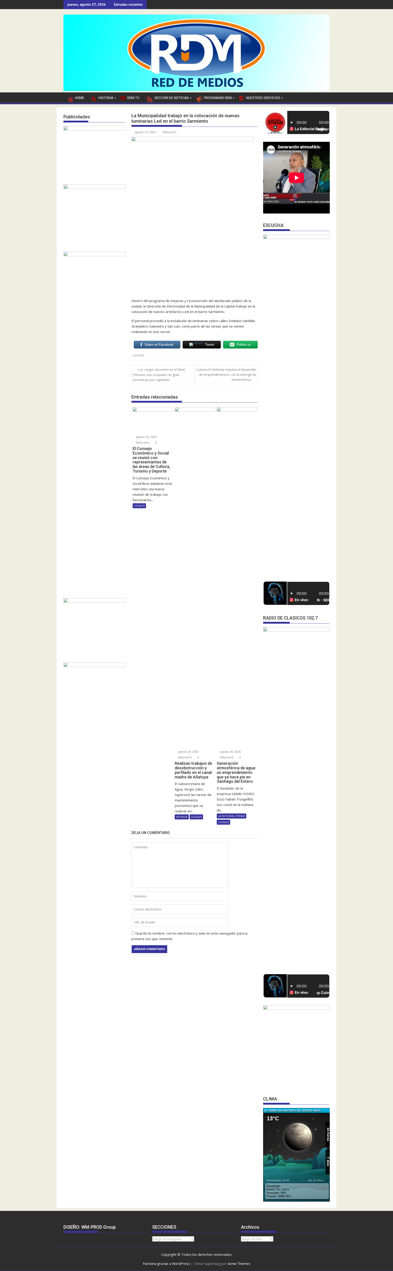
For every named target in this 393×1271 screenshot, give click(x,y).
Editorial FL (170, 132)
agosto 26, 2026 (145, 437)
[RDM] (196, 89)
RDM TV (133, 98)
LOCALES (138, 355)
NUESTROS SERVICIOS (263, 98)
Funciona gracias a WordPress (166, 1263)
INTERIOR (181, 817)
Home (79, 98)
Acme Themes (239, 1263)
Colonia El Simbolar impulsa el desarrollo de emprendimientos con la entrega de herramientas (226, 374)
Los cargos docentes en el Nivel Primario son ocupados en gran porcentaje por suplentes (159, 374)
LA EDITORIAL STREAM (231, 816)
